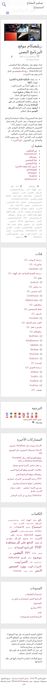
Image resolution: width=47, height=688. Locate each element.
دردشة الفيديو (36, 367)
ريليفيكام (33, 157)
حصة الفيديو (38, 562)
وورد (22, 234)
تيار (33, 224)
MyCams (19, 535)
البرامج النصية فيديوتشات (31, 616)
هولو (40, 277)
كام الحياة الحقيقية (14, 218)
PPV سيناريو (36, 607)
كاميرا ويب (21, 562)
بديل (40, 189)
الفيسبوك (37, 603)
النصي (39, 221)
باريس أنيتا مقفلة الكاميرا (26, 166)
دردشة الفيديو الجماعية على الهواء (27, 273)
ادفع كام (24, 208)
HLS (11, 527)
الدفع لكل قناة (13, 208)
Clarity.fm (33, 269)
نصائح (20, 224)
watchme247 (30, 153)
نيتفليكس (38, 304)
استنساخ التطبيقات (33, 594)
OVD (31, 539)
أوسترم (38, 363)
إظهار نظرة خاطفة (35, 215)
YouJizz (34, 376)
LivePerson (33, 295)
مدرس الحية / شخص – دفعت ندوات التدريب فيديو (26, 489)
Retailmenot (32, 340)
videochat (13, 557)
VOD (31, 562)
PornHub (33, 318)
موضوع (27, 224)
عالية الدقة (28, 196)
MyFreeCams (31, 300)
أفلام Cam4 (29, 523)
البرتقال (39, 192)
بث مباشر (37, 286)
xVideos (35, 372)
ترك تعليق (20, 237)
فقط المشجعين (35, 309)
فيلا (8, 224)
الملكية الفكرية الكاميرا (26, 531)
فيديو (14, 224)
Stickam (34, 349)
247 (17, 186)
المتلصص (38, 227)
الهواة (34, 189)
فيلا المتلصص (31, 160)
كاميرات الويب (31, 234)
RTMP (34, 553)
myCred (19, 205)
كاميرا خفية (17, 196)
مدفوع (31, 208)
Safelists (34, 345)
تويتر (40, 612)
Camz (15, 523)
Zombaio (37, 237)
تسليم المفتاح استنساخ (35, 5)
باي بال (20, 211)
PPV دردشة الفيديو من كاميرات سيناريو (25, 478)
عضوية (27, 205)
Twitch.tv (34, 358)
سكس (31, 571)
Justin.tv (35, 282)
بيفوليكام (11, 215)
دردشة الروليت (35, 260)
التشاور (28, 527)
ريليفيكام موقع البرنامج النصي (30, 49)
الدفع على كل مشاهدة (33, 211)
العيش (23, 202)
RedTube (33, 336)
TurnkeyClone (32, 60)
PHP (38, 547)
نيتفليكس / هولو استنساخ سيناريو (27, 483)
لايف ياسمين (36, 291)
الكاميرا (31, 192)
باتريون (39, 313)
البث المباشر (37, 205)
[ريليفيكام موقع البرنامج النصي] (23, 40)
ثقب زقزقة (21, 215)
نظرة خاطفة (11, 211)
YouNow (34, 381)
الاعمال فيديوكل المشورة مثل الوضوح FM (25, 451)
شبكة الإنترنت (18, 230)
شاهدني (17, 227)
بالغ (12, 186)
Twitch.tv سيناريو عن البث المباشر (26, 495)
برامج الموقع (30, 221)
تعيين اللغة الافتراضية (32, 419)
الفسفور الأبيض (12, 234)
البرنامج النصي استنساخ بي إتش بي (26, 598)
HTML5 (38, 531)
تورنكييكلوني (31, 150)
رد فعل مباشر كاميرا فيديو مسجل (27, 465)
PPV (25, 218)
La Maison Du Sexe (19, 199)
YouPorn (34, 385)
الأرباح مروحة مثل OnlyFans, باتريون (25, 445)
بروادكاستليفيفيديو (20, 71)
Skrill (20, 221)
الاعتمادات (38, 196)
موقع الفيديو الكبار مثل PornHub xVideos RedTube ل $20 (27, 459)
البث (28, 189)
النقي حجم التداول (34, 322)
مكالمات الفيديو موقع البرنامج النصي (26, 469)
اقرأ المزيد (16, 140)
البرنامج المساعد (35, 218)
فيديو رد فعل (36, 327)
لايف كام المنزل (13, 202)
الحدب (23, 192)
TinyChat (34, 354)
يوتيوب (39, 389)
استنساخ (15, 192)
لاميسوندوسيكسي (35, 202)
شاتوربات (37, 264)
